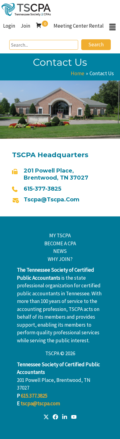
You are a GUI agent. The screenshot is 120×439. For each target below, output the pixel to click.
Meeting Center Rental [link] (79, 25)
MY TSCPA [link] (60, 235)
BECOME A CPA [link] (60, 243)
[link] (26, 9)
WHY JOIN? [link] (60, 259)
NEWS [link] (60, 251)
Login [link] (9, 25)
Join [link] (25, 25)
